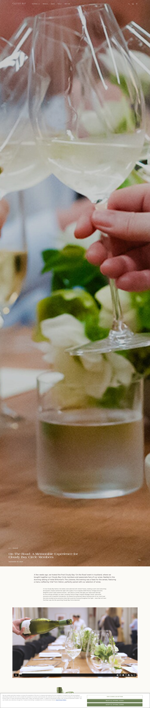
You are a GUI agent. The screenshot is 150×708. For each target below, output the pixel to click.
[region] (75, 700)
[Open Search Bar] (129, 4)
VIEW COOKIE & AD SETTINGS (115, 696)
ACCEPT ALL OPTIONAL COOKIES (115, 704)
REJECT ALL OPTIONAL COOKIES (115, 700)
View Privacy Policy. (61, 700)
